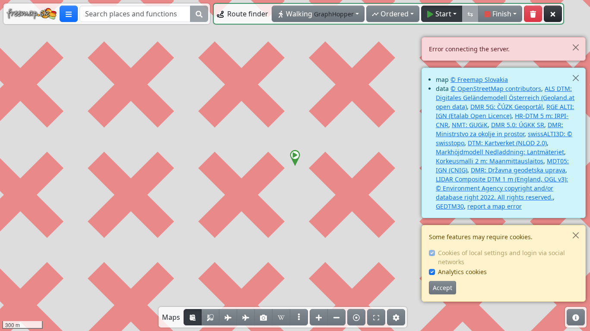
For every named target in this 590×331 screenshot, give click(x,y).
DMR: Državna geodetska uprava (518, 170)
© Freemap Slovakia (479, 79)
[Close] (575, 47)
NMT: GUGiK (470, 125)
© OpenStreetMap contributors (495, 88)
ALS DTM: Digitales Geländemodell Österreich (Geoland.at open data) (505, 97)
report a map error (494, 206)
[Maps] (299, 317)
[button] (295, 158)
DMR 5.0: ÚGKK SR (517, 125)
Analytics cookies (462, 272)
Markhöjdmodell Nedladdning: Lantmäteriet (500, 152)
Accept (442, 288)
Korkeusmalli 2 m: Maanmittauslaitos (489, 161)
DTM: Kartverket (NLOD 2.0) (507, 143)
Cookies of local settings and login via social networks (501, 257)
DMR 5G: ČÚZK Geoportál (506, 107)
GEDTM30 (450, 206)
